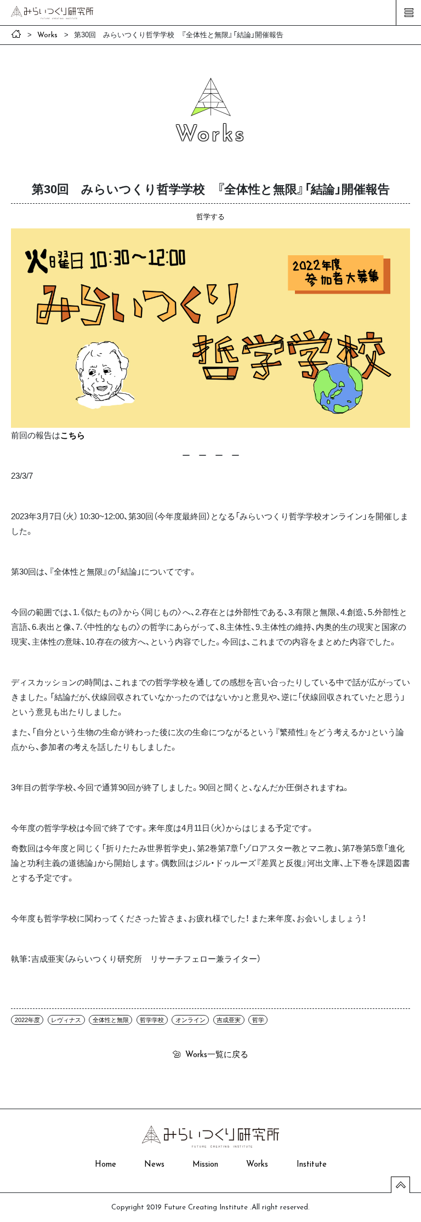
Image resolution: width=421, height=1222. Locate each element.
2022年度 (27, 1020)
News (154, 1165)
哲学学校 (152, 1020)
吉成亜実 (229, 1020)
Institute (312, 1165)
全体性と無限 (111, 1020)
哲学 (258, 1020)
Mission (205, 1165)
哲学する (210, 216)
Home (105, 1165)
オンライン (190, 1020)
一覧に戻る (216, 1054)
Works (257, 1165)
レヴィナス (66, 1020)
